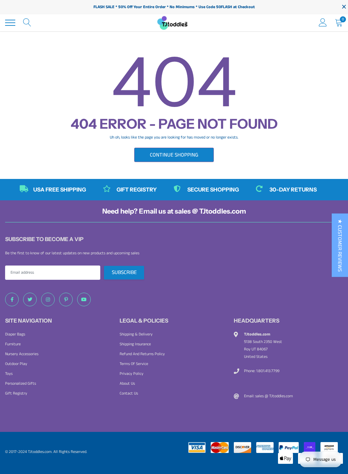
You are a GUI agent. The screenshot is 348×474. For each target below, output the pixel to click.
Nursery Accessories (21, 354)
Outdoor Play (16, 364)
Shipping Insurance (135, 344)
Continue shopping (174, 155)
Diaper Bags (15, 334)
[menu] (10, 23)
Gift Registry (16, 393)
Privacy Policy (131, 374)
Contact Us (129, 393)
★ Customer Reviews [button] (340, 245)
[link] (12, 299)
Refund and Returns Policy (142, 354)
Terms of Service (134, 364)
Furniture (13, 344)
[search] (27, 22)
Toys (9, 374)
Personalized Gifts (20, 383)
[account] (323, 22)
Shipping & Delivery (136, 334)
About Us (127, 383)
